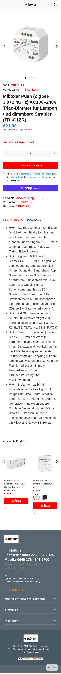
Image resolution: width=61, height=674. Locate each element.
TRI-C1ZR (25, 202)
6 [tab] (35, 78)
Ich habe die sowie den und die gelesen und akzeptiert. (32, 177)
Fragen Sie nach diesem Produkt (18, 142)
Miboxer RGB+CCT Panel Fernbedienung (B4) (43, 483)
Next (57, 46)
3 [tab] (29, 78)
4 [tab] (31, 78)
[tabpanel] (30, 44)
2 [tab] (27, 78)
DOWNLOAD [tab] (34, 219)
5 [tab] (33, 78)
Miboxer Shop (25, 198)
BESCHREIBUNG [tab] (13, 219)
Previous (4, 46)
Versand (28, 129)
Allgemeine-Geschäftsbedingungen (35, 174)
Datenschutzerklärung (37, 177)
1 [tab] (25, 78)
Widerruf (15, 177)
